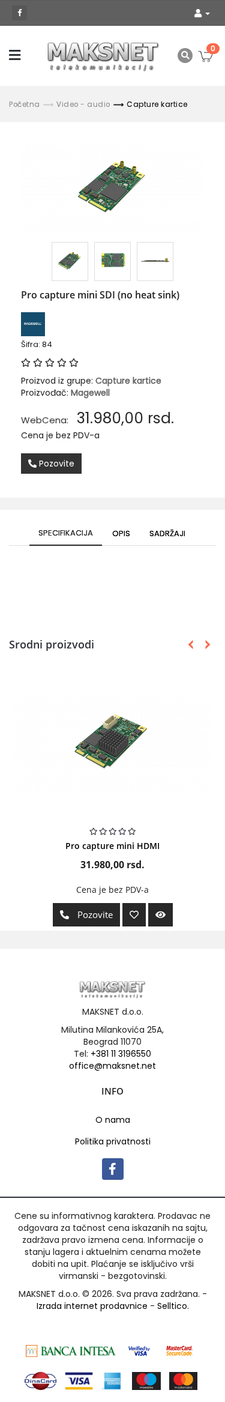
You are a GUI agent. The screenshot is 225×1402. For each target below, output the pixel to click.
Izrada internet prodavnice (92, 1306)
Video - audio (83, 104)
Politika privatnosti (113, 1141)
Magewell (90, 393)
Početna (24, 104)
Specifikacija (65, 533)
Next (205, 644)
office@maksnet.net (112, 1066)
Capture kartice (157, 104)
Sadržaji (167, 533)
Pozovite (55, 464)
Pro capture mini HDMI (112, 845)
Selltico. (173, 1306)
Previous (190, 644)
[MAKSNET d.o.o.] (103, 56)
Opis (121, 533)
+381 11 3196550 (121, 1054)
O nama (112, 1120)
